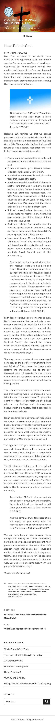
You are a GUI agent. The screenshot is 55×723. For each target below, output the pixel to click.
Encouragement (36, 586)
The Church (13, 594)
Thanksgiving (40, 591)
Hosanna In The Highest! (16, 666)
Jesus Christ (26, 591)
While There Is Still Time (16, 649)
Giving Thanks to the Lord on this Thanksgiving (27, 683)
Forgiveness (19, 589)
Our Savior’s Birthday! (15, 678)
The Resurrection (28, 594)
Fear (10, 589)
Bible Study (23, 584)
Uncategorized (15, 597)
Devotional (22, 586)
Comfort (12, 586)
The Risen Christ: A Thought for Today (23, 655)
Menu (29, 36)
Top (51, 719)
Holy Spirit (43, 589)
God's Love (31, 589)
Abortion (12, 584)
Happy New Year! (12, 672)
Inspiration (13, 591)
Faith (47, 586)
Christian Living (38, 584)
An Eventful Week (13, 660)
